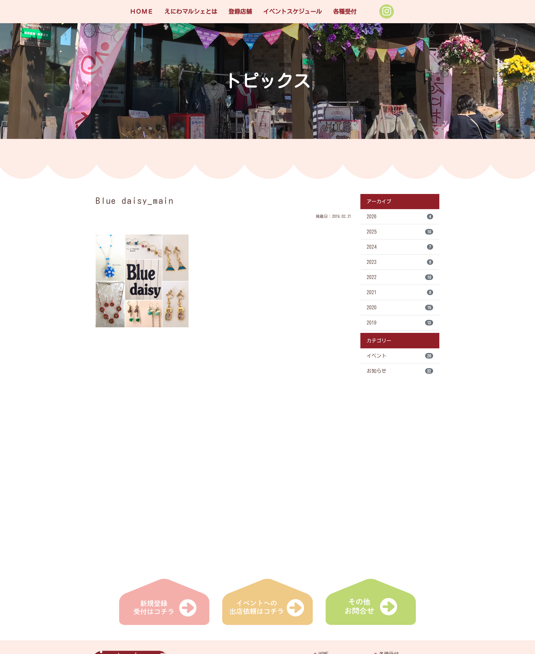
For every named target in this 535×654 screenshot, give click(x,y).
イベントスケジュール (292, 11)
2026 (399, 216)
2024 (399, 246)
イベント (399, 355)
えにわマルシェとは (190, 11)
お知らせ (399, 370)
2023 (399, 262)
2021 (399, 292)
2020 (399, 307)
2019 (399, 322)
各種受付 (345, 11)
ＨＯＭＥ (141, 11)
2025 (399, 231)
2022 (399, 277)
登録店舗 (240, 11)
